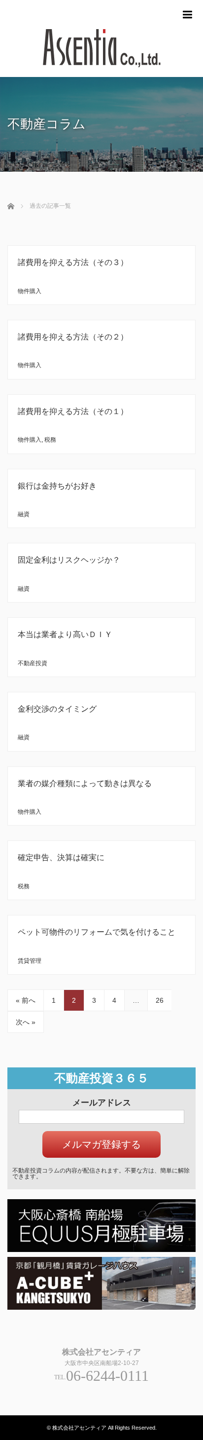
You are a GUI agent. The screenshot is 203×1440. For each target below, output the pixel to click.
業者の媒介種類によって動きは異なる (85, 783)
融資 (24, 514)
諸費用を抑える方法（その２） (73, 337)
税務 (50, 439)
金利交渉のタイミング (57, 709)
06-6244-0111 (107, 1375)
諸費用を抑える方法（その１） (73, 411)
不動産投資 (32, 663)
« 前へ (25, 1000)
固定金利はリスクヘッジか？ (69, 560)
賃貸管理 (29, 960)
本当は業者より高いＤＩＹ (65, 634)
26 (160, 1000)
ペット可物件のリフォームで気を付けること (96, 932)
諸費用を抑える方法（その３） (73, 262)
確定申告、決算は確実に (61, 857)
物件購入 (29, 291)
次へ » (25, 1022)
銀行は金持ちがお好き (57, 486)
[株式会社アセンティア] (101, 73)
